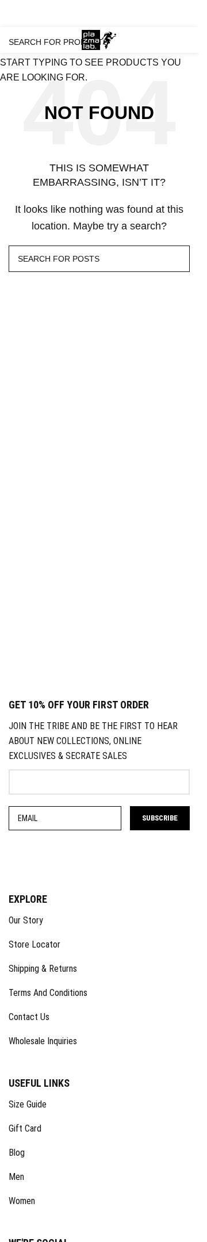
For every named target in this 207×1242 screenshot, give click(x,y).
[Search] (151, 40)
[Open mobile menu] (15, 40)
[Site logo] (99, 39)
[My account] (136, 40)
